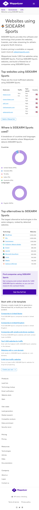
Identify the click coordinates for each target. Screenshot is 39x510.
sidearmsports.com (21, 52)
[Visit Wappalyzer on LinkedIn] (22, 507)
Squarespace (9, 241)
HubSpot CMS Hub (11, 263)
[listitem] (19, 383)
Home (3, 9)
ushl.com (5, 103)
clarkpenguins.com (9, 107)
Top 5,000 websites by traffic (12, 341)
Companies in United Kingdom (12, 323)
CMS (21, 9)
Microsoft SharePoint (11, 254)
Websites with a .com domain (12, 350)
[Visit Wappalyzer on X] (19, 507)
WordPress (8, 235)
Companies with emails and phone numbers (17, 332)
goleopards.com (8, 112)
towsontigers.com (8, 99)
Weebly (7, 260)
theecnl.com (6, 94)
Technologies (12, 9)
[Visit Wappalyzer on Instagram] (16, 507)
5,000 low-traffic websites (11, 359)
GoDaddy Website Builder (13, 244)
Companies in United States (11, 314)
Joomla (7, 251)
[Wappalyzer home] (13, 3)
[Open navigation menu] (33, 3)
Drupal (7, 247)
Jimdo (7, 257)
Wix (6, 238)
